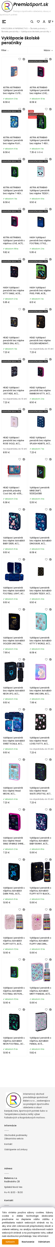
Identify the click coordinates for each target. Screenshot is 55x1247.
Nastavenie (28, 1241)
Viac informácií (40, 1236)
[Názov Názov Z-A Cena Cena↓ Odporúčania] (44, 50)
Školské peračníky (10, 31)
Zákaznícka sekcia (13, 1138)
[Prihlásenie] (44, 22)
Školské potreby (38, 28)
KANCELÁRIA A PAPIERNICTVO (14, 28)
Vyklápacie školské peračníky (35, 31)
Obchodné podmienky (15, 1135)
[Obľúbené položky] (38, 22)
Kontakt (8, 1144)
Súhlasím (10, 1241)
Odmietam (44, 1241)
